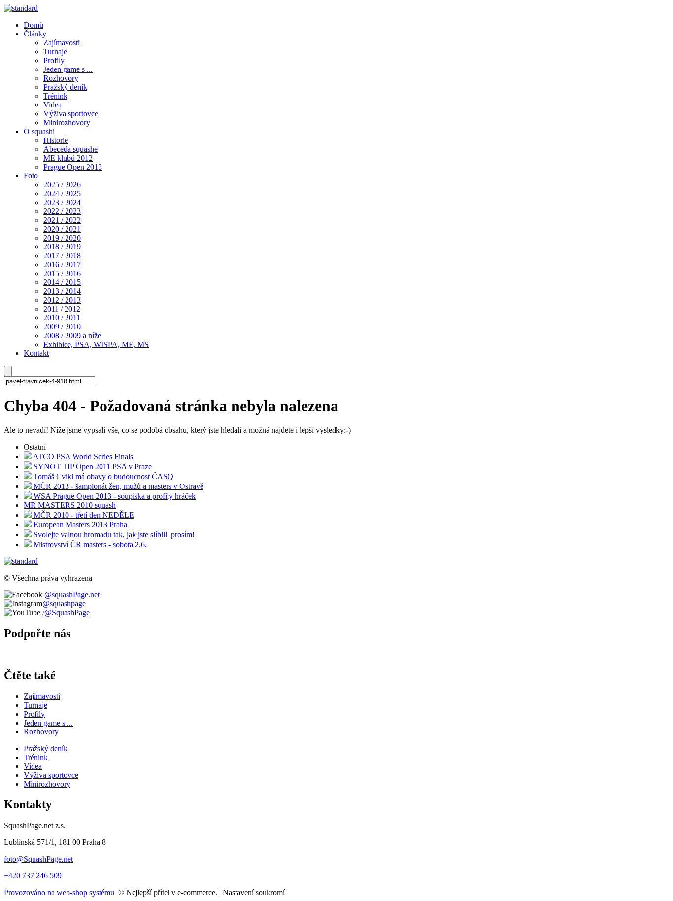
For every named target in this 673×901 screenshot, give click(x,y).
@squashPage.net (72, 594)
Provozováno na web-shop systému (59, 892)
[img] (21, 8)
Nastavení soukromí (254, 892)
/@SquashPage (66, 612)
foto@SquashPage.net (38, 859)
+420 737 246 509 (33, 875)
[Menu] (8, 371)
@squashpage (64, 603)
